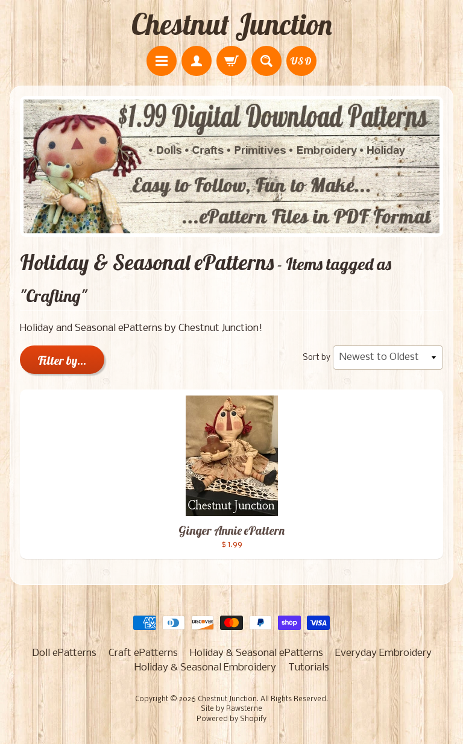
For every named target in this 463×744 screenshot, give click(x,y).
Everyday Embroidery (383, 653)
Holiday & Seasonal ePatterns (256, 653)
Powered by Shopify (231, 719)
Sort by (316, 357)
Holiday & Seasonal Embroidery (205, 667)
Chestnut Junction (231, 24)
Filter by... (62, 360)
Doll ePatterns (64, 653)
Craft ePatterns (143, 653)
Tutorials (308, 667)
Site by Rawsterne (231, 709)
